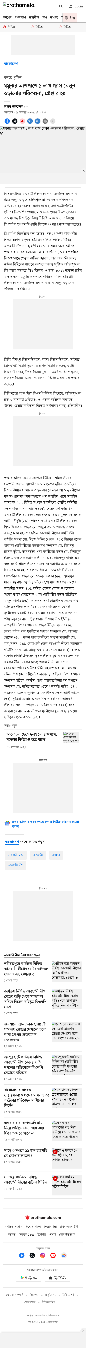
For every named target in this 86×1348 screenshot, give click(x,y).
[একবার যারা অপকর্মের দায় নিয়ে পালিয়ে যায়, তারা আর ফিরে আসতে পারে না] (67, 1131)
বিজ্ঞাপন (34, 1295)
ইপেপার (41, 1235)
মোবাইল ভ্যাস (67, 1235)
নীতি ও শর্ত (68, 1295)
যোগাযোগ (30, 1302)
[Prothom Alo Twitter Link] (34, 1256)
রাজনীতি (34, 17)
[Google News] (63, 1256)
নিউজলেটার (48, 1302)
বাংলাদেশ (20, 17)
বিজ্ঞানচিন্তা (50, 1227)
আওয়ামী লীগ (15, 865)
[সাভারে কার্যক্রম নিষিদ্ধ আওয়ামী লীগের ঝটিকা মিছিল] (67, 1185)
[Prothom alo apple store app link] (57, 1278)
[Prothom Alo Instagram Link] (44, 1256)
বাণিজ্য (54, 17)
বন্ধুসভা (12, 1235)
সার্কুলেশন (50, 1295)
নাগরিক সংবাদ (13, 1227)
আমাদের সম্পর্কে (14, 1295)
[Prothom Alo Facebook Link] (24, 1256)
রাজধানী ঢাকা (16, 855)
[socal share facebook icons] (8, 123)
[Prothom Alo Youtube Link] (55, 1256)
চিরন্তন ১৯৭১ (26, 1235)
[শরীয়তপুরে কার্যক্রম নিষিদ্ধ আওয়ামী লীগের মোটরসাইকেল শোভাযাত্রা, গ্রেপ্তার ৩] (67, 972)
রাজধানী (38, 855)
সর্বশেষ (7, 17)
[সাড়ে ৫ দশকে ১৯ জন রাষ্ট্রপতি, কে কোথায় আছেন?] (67, 1158)
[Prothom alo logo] (43, 1218)
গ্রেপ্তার (56, 855)
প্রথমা (53, 1235)
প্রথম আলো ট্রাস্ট (69, 1227)
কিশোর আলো (33, 1227)
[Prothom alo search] (61, 6)
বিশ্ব (45, 17)
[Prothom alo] (20, 6)
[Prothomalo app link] (28, 1278)
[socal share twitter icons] (15, 123)
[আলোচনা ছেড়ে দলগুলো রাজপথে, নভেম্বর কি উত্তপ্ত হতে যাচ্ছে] (71, 737)
